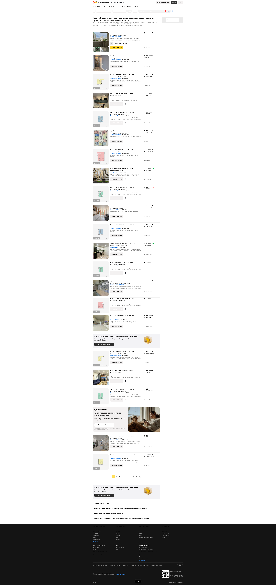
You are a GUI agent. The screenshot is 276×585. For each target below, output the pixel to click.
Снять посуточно (120, 547)
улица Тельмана (118, 208)
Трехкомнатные (165, 531)
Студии (163, 537)
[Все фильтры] (94, 11)
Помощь (153, 565)
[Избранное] (150, 2)
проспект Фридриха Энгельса (121, 283)
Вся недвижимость (97, 565)
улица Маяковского (118, 35)
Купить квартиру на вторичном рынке (148, 551)
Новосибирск (96, 533)
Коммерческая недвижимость (146, 537)
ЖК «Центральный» (114, 247)
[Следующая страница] (143, 476)
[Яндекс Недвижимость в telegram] (182, 565)
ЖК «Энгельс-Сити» (114, 209)
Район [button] (168, 11)
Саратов (118, 539)
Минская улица (117, 170)
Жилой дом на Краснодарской (117, 284)
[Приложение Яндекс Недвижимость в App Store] (175, 575)
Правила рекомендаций (143, 565)
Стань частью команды (114, 565)
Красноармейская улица (119, 317)
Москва (94, 529)
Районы (94, 549)
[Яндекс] (180, 582)
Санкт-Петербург (97, 531)
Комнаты (141, 535)
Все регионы (96, 547)
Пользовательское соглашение (129, 565)
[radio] (116, 476)
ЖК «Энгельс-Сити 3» (115, 97)
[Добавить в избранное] (125, 47)
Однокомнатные (165, 535)
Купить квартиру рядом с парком (146, 549)
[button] (153, 2)
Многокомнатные (166, 529)
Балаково (118, 529)
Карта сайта (159, 565)
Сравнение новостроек (98, 553)
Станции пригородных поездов (100, 551)
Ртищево (118, 535)
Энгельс (112, 35)
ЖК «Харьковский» (114, 172)
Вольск (117, 533)
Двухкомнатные (165, 533)
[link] (180, 2)
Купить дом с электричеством (146, 558)
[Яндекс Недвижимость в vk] (177, 565)
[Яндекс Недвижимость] (101, 2)
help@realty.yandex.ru (121, 574)
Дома (140, 531)
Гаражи (140, 533)
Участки (140, 529)
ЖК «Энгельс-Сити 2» (115, 319)
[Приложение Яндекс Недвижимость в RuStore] (182, 575)
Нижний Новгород (97, 539)
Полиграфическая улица (120, 245)
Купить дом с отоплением (145, 556)
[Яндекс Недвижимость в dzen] (180, 565)
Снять (117, 549)
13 (139, 476)
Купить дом (141, 553)
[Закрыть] (182, 11)
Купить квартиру (143, 547)
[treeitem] (97, 6)
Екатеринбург (96, 535)
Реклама (105, 565)
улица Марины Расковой (120, 58)
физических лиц (104, 429)
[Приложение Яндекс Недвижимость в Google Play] (177, 575)
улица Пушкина (117, 95)
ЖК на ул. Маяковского (115, 36)
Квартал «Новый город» (115, 59)
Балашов (118, 531)
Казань (94, 537)
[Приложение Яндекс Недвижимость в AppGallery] (179, 575)
